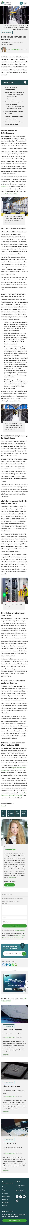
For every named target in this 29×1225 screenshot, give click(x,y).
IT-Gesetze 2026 (9, 1143)
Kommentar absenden (14, 926)
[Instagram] (17, 1201)
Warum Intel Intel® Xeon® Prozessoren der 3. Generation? (15, 97)
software (17, 812)
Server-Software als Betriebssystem (11, 88)
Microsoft (3, 806)
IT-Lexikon (5, 1193)
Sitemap (4, 1205)
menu (25, 3)
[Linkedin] (6, 964)
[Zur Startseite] (6, 3)
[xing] (10, 964)
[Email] (16, 964)
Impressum (5, 1202)
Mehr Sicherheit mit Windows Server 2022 (14, 113)
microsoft (3, 813)
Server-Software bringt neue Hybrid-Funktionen (14, 103)
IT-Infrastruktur (6, 32)
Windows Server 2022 (11, 194)
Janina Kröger (15, 49)
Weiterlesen (12, 877)
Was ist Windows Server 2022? (14, 92)
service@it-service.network (21, 1191)
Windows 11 (4, 186)
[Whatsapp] (13, 964)
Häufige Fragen (6, 1196)
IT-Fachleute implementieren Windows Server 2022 (14, 123)
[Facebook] (3, 964)
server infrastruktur (10, 813)
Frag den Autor (9, 885)
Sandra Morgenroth (10, 1037)
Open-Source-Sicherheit (12, 1029)
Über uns (4, 1187)
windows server (23, 812)
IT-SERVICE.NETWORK (7, 1182)
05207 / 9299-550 (20, 1186)
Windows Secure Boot (11, 1086)
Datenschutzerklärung (20, 930)
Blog (3, 1190)
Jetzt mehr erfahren (14, 1220)
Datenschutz (5, 1199)
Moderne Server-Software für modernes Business (14, 118)
